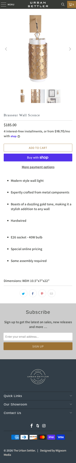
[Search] (63, 4)
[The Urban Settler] (38, 4)
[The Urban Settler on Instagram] (44, 425)
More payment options (38, 167)
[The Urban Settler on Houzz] (37, 425)
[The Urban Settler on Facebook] (31, 425)
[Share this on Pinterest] (42, 293)
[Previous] (6, 49)
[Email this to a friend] (51, 293)
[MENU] (2, 4)
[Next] (69, 49)
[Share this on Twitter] (23, 293)
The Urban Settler (24, 450)
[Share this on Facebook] (33, 293)
